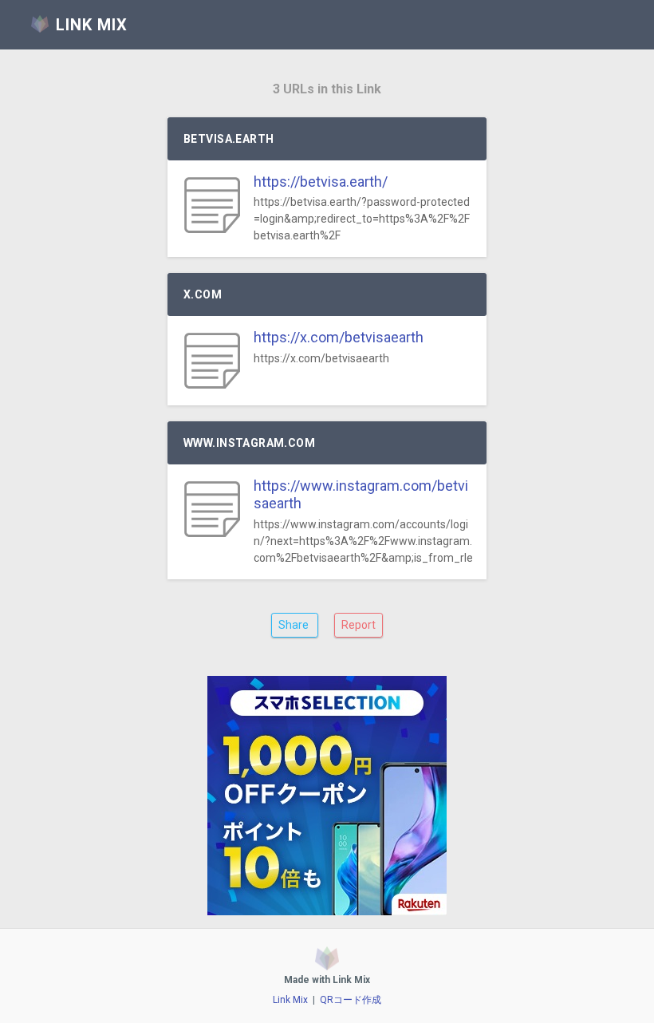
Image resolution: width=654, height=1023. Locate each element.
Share (294, 624)
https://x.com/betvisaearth (339, 337)
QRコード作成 (350, 999)
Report (358, 624)
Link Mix (290, 999)
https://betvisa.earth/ (321, 181)
